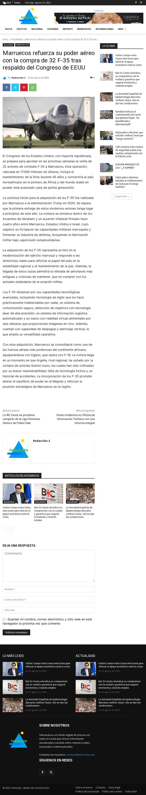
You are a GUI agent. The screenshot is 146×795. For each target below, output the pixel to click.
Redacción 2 (18, 77)
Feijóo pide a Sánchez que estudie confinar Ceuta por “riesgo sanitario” (129, 135)
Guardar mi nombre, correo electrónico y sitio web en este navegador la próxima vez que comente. (47, 621)
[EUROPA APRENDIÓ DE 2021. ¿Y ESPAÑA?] (106, 167)
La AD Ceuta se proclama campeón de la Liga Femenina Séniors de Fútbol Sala (21, 419)
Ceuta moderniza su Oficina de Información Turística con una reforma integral (75, 419)
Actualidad (16, 39)
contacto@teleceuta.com (80, 754)
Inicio (5, 39)
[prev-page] (5, 529)
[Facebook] (136, 3)
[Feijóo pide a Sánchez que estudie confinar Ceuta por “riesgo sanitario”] (106, 135)
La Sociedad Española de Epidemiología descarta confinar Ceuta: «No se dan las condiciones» (46, 702)
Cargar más (120, 196)
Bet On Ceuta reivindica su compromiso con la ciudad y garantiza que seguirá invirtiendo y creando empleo (48, 514)
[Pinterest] (24, 87)
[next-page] (11, 529)
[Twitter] (141, 3)
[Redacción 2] (5, 78)
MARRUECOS (22, 44)
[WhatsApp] (32, 87)
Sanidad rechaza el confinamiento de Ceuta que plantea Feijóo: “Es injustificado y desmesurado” (128, 118)
